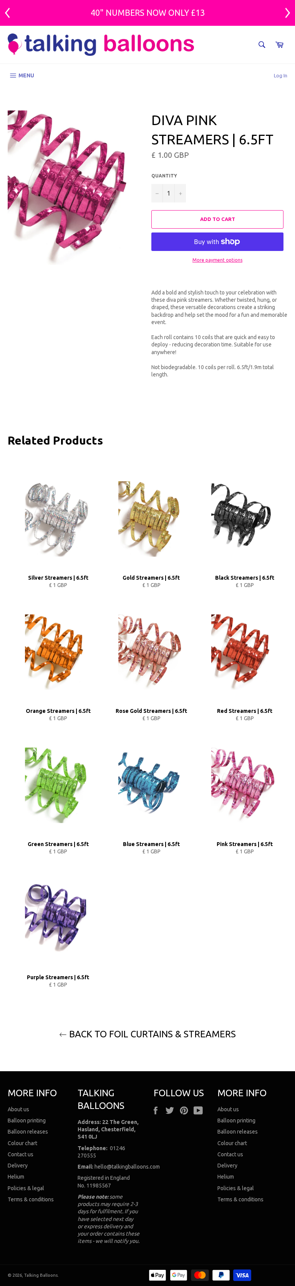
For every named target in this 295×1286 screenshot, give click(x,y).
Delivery (18, 1165)
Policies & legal (26, 1188)
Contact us (20, 1154)
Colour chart (22, 1143)
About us (18, 1109)
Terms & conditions (31, 1199)
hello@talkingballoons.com (127, 1167)
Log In (280, 75)
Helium (16, 1177)
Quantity (164, 175)
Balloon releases (28, 1132)
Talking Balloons (41, 1275)
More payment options (217, 260)
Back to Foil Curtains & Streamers (151, 1034)
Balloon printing (27, 1120)
